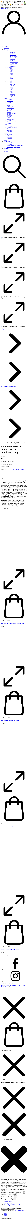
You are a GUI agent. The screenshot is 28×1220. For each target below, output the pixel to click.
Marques (6, 98)
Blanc (11, 70)
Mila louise (12, 96)
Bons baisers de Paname (13, 122)
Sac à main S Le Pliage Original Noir (9, 826)
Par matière (9, 81)
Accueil (6, 46)
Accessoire (9, 130)
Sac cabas (12, 53)
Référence (3, 464)
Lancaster (12, 94)
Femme (5, 124)
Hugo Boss (9, 110)
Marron (12, 76)
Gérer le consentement (6, 1218)
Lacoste (9, 112)
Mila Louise (10, 101)
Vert (11, 80)
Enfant (5, 140)
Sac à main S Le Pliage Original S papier (10, 949)
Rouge (11, 78)
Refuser (8, 1208)
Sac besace (12, 59)
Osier (11, 87)
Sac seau (12, 64)
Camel (11, 73)
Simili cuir (12, 84)
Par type (9, 50)
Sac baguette (13, 57)
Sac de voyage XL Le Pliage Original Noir (10, 720)
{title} (5, 1213)
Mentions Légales (5, 985)
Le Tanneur (10, 116)
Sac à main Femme (11, 142)
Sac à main (12, 52)
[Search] (21, 1080)
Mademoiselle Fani (11, 113)
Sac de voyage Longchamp (13, 147)
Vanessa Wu (10, 109)
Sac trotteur (13, 66)
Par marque (9, 91)
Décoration (9, 131)
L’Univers (6, 48)
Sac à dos (12, 60)
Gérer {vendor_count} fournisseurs (12, 1204)
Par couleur (9, 67)
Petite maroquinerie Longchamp (15, 145)
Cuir (11, 82)
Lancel (11, 92)
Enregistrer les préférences (7, 1210)
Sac (5, 49)
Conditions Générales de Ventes (18, 985)
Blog (5, 149)
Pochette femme (14, 63)
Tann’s (8, 117)
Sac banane (13, 55)
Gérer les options (8, 1201)
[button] (14, 1159)
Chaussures (9, 129)
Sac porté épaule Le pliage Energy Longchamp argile (12, 623)
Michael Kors (10, 108)
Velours (12, 85)
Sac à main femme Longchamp (8, 386)
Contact (6, 151)
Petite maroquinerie (11, 135)
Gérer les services (8, 1203)
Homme (6, 133)
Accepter (3, 1208)
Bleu (11, 71)
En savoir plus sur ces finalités (11, 1206)
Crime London (10, 119)
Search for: (3, 1079)
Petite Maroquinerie (11, 127)
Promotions (6, 148)
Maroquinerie (10, 126)
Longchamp (10, 102)
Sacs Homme (10, 144)
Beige (11, 69)
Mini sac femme (14, 62)
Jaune (11, 74)
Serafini (9, 120)
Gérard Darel (13, 95)
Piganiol (9, 123)
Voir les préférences (16, 1208)
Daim (11, 88)
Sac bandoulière (14, 56)
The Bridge (9, 115)
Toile (11, 89)
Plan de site (3, 986)
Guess (8, 105)
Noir (11, 77)
